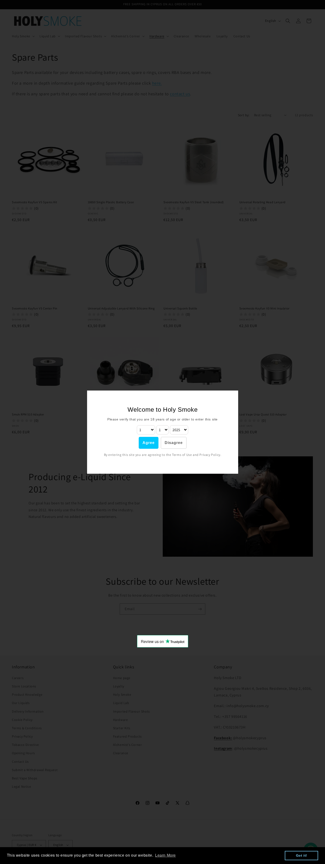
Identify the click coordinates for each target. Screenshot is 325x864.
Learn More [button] (165, 855)
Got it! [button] (301, 855)
